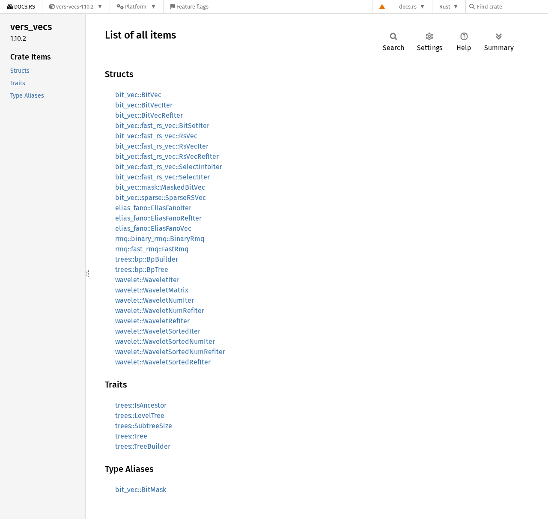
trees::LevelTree (139, 416)
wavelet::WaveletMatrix (151, 290)
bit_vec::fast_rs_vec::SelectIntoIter (168, 167)
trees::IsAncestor (141, 405)
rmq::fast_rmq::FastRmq (151, 249)
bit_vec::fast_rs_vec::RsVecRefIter (167, 156)
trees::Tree (131, 436)
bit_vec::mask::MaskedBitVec (160, 187)
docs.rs (408, 6)
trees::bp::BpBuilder (146, 259)
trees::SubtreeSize (143, 426)
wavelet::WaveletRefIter (152, 321)
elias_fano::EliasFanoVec (153, 228)
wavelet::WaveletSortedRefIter (163, 362)
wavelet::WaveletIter (147, 280)
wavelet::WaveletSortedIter (157, 331)
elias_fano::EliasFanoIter (153, 208)
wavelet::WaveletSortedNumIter (165, 341)
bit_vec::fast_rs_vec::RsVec (156, 136)
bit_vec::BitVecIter (144, 105)
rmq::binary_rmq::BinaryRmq (159, 239)
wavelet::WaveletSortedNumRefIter (170, 352)
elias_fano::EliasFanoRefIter (158, 218)
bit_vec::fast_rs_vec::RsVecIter (161, 146)
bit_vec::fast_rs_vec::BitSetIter (162, 126)
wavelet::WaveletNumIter (154, 300)
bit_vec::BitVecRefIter (149, 115)
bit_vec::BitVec (138, 95)
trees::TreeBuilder (142, 446)
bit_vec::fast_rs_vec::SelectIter (162, 177)
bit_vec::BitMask (140, 490)
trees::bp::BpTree (141, 269)
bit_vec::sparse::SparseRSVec (160, 198)
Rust (444, 6)
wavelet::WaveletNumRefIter (159, 311)
